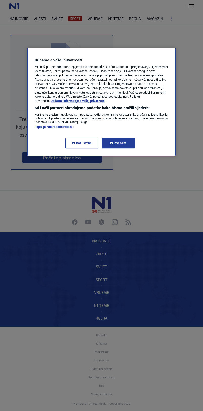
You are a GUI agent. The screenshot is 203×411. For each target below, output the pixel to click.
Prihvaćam (118, 143)
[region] (101, 102)
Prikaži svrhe (82, 143)
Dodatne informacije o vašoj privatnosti (78, 101)
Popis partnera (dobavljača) (54, 127)
